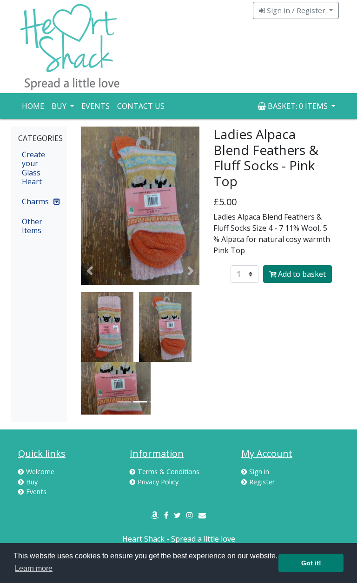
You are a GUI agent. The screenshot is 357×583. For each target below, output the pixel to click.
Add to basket (301, 274)
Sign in (259, 471)
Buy (32, 481)
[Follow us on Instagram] (189, 515)
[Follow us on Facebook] (166, 515)
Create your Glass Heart (33, 168)
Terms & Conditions (168, 471)
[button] (90, 271)
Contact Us (141, 106)
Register (262, 481)
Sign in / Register (296, 10)
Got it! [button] (311, 563)
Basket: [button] (297, 106)
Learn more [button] (34, 568)
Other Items (32, 225)
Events (95, 106)
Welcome (40, 471)
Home (33, 106)
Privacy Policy (158, 481)
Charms (35, 201)
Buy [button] (60, 106)
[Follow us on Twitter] (177, 515)
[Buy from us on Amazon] (155, 515)
